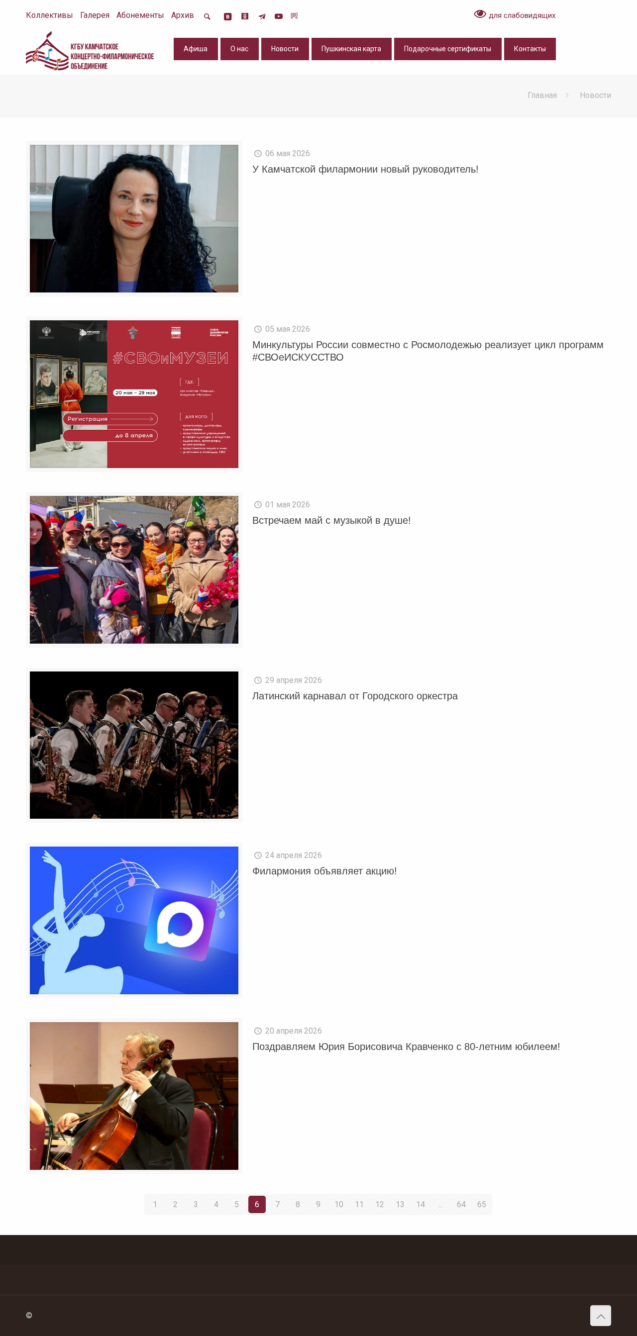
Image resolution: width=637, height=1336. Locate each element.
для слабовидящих (521, 15)
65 (481, 1204)
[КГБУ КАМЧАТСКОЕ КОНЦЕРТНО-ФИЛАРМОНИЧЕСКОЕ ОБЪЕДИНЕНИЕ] (91, 50)
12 (379, 1204)
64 (461, 1204)
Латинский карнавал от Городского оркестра (355, 695)
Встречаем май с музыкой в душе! (331, 520)
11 (359, 1204)
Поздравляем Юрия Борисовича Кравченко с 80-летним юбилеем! (406, 1046)
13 (400, 1204)
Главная (542, 95)
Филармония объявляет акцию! (324, 870)
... (440, 1204)
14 (420, 1204)
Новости (595, 95)
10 (338, 1204)
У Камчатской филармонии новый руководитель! (365, 169)
